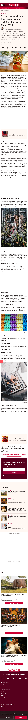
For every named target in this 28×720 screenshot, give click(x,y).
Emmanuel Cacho (9, 27)
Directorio (3, 699)
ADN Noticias (4, 708)
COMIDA (10, 437)
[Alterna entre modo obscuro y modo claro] (3, 5)
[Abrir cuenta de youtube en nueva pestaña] (20, 678)
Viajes (9, 490)
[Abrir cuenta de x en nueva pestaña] (2, 678)
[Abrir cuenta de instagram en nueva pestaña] (8, 678)
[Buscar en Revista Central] (22, 5)
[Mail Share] (25, 48)
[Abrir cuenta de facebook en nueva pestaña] (26, 678)
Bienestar (13, 8)
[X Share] (7, 48)
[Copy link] (20, 48)
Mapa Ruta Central (5, 8)
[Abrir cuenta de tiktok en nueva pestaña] (14, 678)
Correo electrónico (6, 466)
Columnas (18, 8)
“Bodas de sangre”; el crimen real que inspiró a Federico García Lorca (16, 509)
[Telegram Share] (16, 48)
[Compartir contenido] (1, 361)
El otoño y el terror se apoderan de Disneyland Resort (15, 500)
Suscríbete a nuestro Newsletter (7, 684)
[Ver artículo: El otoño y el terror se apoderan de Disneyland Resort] (4, 501)
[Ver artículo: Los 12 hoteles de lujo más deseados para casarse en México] (4, 493)
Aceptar (21, 717)
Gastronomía (3, 693)
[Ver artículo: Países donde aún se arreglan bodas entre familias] (4, 518)
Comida (23, 8)
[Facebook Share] (3, 48)
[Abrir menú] (24, 5)
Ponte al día (11, 506)
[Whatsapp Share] (12, 48)
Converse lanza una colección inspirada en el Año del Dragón (17, 133)
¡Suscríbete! (14, 472)
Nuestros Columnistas (5, 689)
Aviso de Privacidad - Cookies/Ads (8, 704)
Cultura (10, 515)
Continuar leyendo (14, 603)
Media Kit (3, 697)
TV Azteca (3, 711)
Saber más (7, 717)
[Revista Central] (14, 5)
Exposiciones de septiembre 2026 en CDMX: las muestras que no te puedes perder (16, 526)
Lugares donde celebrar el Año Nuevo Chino (17, 438)
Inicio (2, 10)
